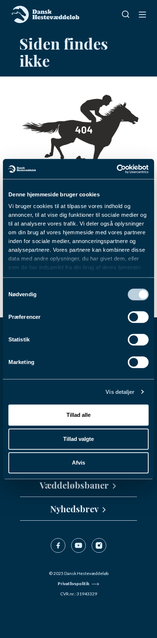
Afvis (78, 462)
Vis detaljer (120, 392)
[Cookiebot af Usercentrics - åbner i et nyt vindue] (117, 169)
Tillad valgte (78, 439)
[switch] (138, 317)
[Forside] (45, 14)
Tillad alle (78, 415)
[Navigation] (141, 14)
